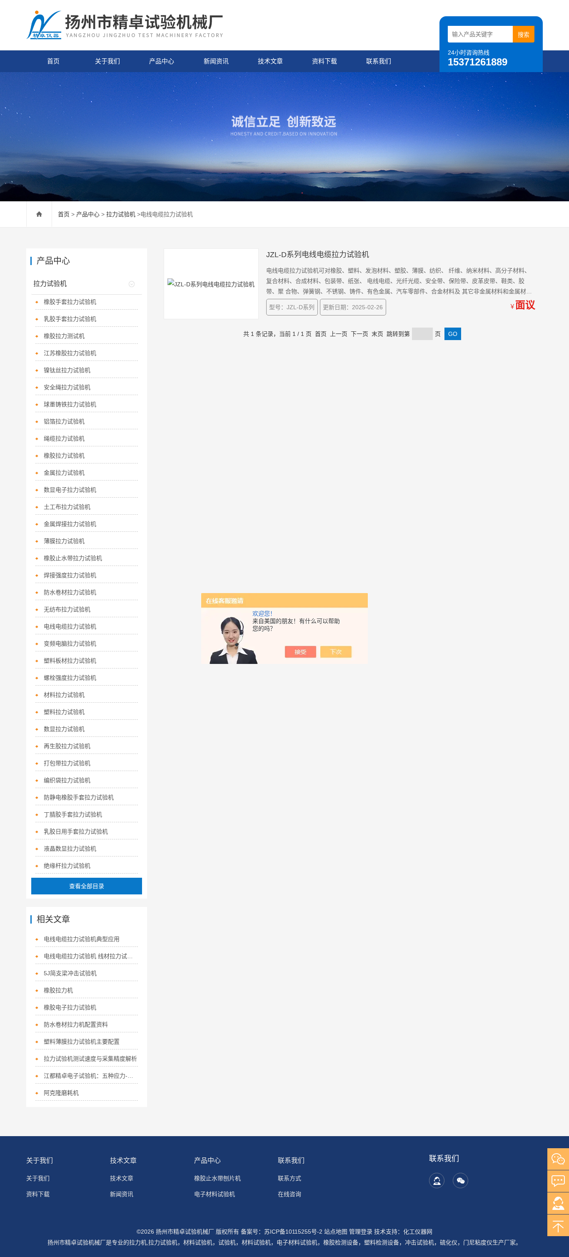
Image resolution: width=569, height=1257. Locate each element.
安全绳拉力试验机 (67, 387)
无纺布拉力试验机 (67, 609)
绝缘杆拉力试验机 (67, 865)
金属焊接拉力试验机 (70, 524)
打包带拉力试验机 (67, 763)
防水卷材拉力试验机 (70, 592)
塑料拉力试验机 (64, 712)
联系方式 (289, 1178)
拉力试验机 (120, 214)
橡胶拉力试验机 (64, 455)
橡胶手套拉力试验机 (70, 301)
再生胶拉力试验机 (67, 746)
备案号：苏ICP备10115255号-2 (281, 1231)
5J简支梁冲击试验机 (70, 973)
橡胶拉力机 (58, 990)
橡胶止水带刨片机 (217, 1178)
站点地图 (335, 1231)
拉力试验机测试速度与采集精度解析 (90, 1058)
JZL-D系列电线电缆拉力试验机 (317, 254)
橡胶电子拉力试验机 (70, 1007)
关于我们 (107, 61)
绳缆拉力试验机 (64, 438)
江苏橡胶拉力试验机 (70, 353)
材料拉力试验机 (64, 694)
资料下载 (324, 61)
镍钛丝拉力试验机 (67, 370)
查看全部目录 (86, 886)
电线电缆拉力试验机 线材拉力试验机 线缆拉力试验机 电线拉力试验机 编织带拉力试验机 (91, 956)
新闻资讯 (216, 61)
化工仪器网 (417, 1231)
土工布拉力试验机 (67, 506)
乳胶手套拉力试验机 (70, 319)
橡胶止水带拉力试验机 (73, 558)
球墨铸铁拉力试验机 (70, 404)
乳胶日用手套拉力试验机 (76, 831)
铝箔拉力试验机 (64, 421)
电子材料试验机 (214, 1194)
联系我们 (378, 61)
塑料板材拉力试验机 (70, 660)
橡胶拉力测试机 (64, 336)
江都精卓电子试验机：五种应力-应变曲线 (91, 1075)
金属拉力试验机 (64, 472)
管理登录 (360, 1231)
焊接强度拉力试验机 (70, 575)
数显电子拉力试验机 (70, 489)
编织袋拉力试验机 (67, 780)
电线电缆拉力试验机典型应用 (82, 939)
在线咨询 (289, 1194)
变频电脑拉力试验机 (70, 643)
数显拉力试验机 (64, 729)
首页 (53, 61)
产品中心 (161, 61)
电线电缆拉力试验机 (70, 626)
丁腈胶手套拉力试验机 (73, 814)
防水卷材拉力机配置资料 (76, 1024)
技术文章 (270, 61)
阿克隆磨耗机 (61, 1092)
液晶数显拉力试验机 (70, 848)
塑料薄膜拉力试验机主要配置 (82, 1041)
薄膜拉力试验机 (64, 541)
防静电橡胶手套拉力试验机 (79, 797)
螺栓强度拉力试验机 (70, 677)
